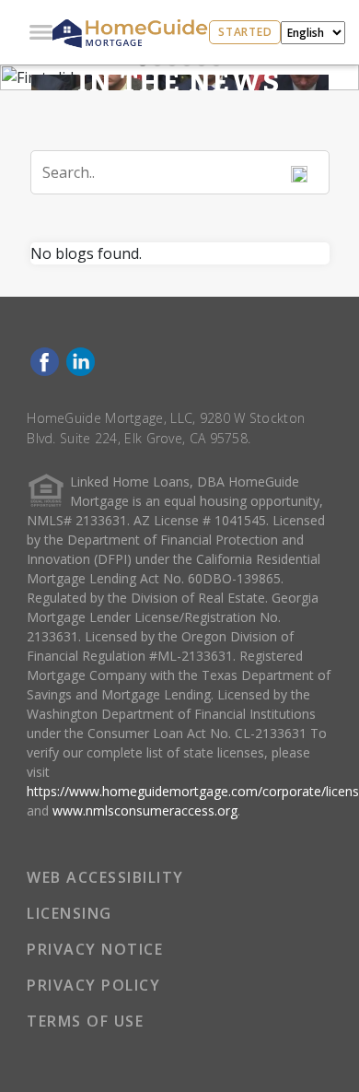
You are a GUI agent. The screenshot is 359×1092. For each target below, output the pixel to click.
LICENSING (69, 913)
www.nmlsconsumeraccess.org (144, 810)
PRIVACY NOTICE (95, 949)
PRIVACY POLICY (93, 985)
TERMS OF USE (85, 1021)
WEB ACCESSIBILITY (105, 877)
